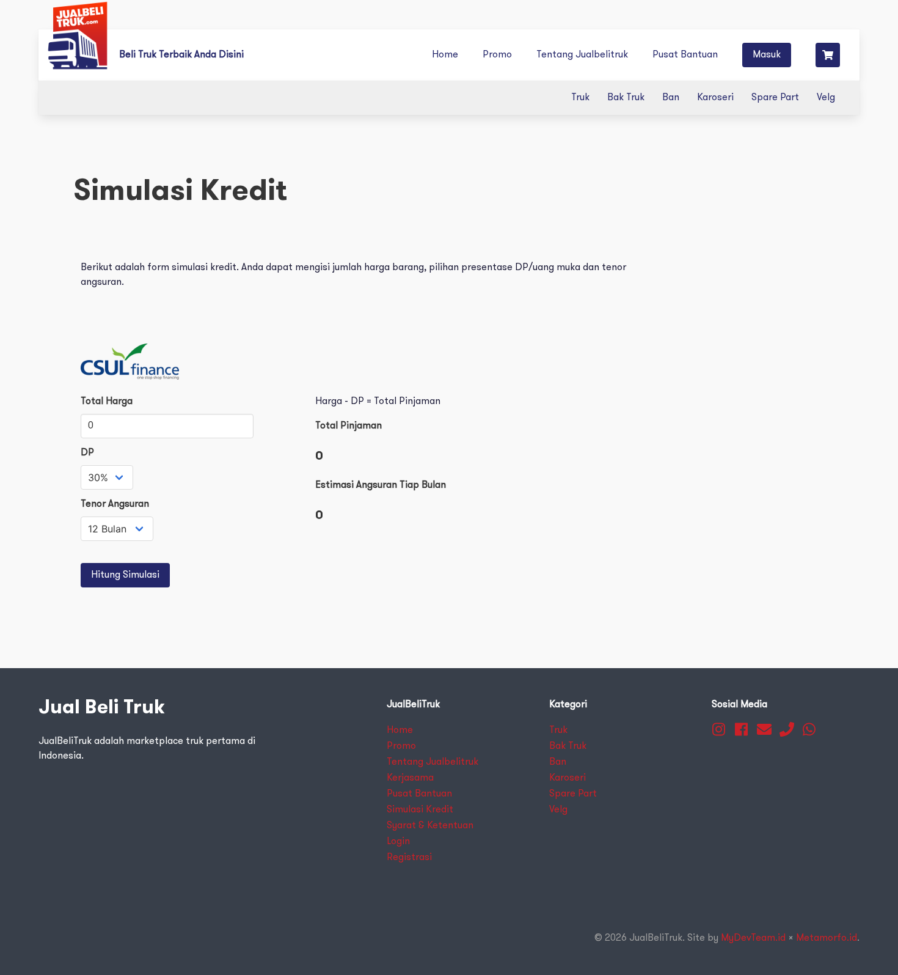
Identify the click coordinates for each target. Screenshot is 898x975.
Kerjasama (410, 778)
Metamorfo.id (826, 938)
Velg (826, 98)
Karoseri (715, 98)
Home (445, 55)
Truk (580, 98)
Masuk (767, 55)
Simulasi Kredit (420, 810)
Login (398, 842)
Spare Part (775, 98)
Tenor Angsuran (115, 504)
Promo (497, 55)
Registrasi (409, 858)
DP (87, 453)
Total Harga (107, 402)
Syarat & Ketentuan (430, 826)
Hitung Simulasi (125, 575)
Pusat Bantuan (685, 55)
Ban (670, 98)
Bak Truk (625, 98)
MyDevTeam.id (753, 938)
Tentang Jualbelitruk (582, 55)
